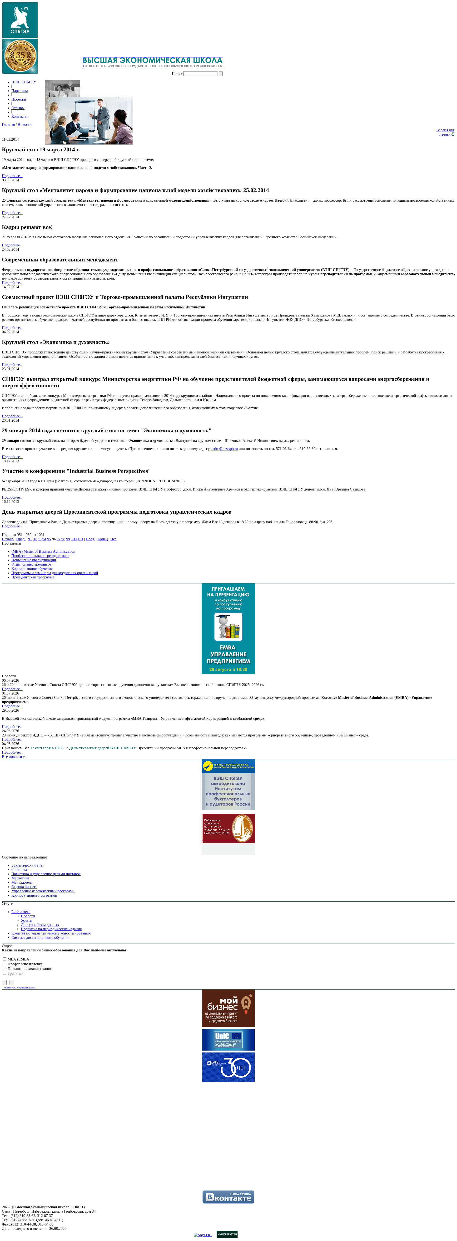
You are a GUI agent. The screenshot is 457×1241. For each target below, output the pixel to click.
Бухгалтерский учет (27, 865)
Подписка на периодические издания (51, 929)
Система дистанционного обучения (40, 937)
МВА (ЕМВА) (18, 959)
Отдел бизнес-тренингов (31, 564)
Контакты (19, 116)
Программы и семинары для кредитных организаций (54, 573)
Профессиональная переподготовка (40, 556)
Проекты (18, 99)
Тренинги (15, 973)
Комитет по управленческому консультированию (51, 933)
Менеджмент (22, 882)
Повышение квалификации (33, 560)
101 (80, 539)
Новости (25, 125)
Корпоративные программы (34, 895)
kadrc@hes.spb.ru (224, 449)
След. (90, 539)
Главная (8, 125)
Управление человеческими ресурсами (43, 891)
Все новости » (13, 757)
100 (74, 539)
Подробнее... (12, 176)
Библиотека (20, 912)
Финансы (19, 870)
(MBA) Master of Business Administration (43, 551)
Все (113, 539)
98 (63, 539)
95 (49, 539)
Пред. (20, 539)
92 (35, 539)
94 (44, 539)
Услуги (26, 920)
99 (68, 539)
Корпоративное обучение (32, 569)
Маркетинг (20, 878)
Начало (8, 539)
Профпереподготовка (25, 964)
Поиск (177, 73)
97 (58, 539)
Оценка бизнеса (24, 887)
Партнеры (19, 91)
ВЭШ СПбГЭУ (23, 82)
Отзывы (18, 108)
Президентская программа (32, 577)
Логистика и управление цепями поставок (46, 874)
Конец (103, 539)
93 (39, 539)
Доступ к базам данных (40, 925)
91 (30, 539)
